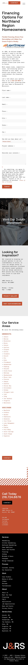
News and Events (7, 606)
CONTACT (14, 3)
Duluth (6, 356)
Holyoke (6, 368)
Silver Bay (7, 386)
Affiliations (6, 601)
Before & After (7, 579)
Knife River (8, 371)
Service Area (7, 612)
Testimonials (6, 586)
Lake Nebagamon (9, 423)
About (4, 589)
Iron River (7, 421)
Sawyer (6, 381)
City (4, 118)
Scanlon (6, 383)
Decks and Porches (8, 549)
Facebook (5, 523)
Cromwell (7, 354)
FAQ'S (4, 599)
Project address (8, 146)
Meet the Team (7, 595)
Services (5, 537)
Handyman (5, 558)
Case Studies (6, 577)
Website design (20, 657)
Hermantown (7, 364)
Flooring (5, 552)
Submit (7, 186)
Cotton (6, 351)
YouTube (4, 521)
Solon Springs (9, 431)
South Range (8, 434)
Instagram (5, 519)
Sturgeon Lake (9, 392)
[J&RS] (5, 3)
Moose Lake (7, 377)
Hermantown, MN (7, 619)
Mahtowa (6, 373)
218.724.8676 (11, 497)
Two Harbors (8, 398)
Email (4, 104)
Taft (5, 394)
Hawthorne (7, 416)
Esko (5, 360)
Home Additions (7, 547)
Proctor (6, 379)
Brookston (7, 341)
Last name (6, 97)
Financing (5, 597)
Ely (5, 358)
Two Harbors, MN (7, 622)
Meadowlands (8, 375)
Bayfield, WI (6, 631)
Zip (4, 132)
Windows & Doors (7, 556)
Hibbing (6, 366)
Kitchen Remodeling (9, 543)
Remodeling (6, 540)
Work (4, 573)
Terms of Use (8, 657)
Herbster (7, 419)
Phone (4, 111)
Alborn (6, 337)
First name (6, 90)
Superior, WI (6, 628)
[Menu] (23, 4)
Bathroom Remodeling (9, 545)
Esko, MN (5, 624)
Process (5, 564)
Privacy (9, 182)
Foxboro (6, 412)
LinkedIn (5, 524)
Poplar (6, 427)
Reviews (4, 583)
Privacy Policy (7, 608)
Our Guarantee (7, 570)
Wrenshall (7, 403)
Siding (4, 554)
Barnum (6, 339)
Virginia (7, 400)
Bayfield (7, 410)
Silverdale (7, 388)
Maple (6, 425)
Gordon (6, 414)
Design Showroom (7, 561)
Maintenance (11, 659)
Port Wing (7, 429)
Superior (7, 436)
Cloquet (6, 349)
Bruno (6, 343)
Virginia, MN (6, 626)
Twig (5, 396)
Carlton (6, 347)
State (4, 125)
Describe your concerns (11, 153)
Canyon (6, 345)
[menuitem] (23, 4)
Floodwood (7, 362)
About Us (5, 592)
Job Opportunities (8, 604)
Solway (6, 390)
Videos (4, 581)
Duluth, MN (6, 615)
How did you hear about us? (12, 139)
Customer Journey (8, 567)
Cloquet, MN (6, 617)
